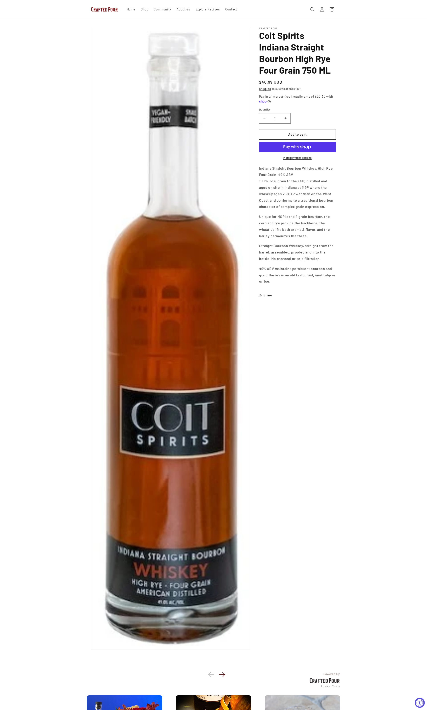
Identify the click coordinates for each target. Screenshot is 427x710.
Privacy (325, 686)
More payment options (297, 157)
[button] (312, 9)
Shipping (265, 88)
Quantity (264, 109)
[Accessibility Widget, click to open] (420, 703)
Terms (336, 686)
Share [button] (268, 295)
